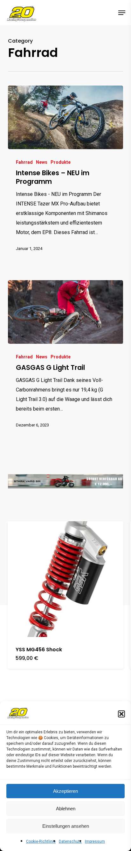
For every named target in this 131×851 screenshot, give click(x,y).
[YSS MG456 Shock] (65, 579)
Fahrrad (24, 162)
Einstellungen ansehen (65, 826)
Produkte (61, 162)
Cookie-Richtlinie (41, 841)
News (41, 162)
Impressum (95, 841)
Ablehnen (65, 808)
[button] (121, 714)
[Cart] (109, 12)
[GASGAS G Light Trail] (65, 312)
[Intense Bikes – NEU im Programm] (65, 117)
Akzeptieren (65, 791)
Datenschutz (70, 841)
